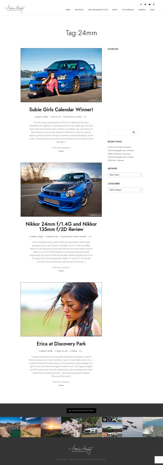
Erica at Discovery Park (61, 343)
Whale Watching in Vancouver (119, 154)
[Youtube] (149, 5)
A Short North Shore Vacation (119, 147)
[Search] (133, 132)
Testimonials (128, 10)
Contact (142, 10)
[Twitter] (145, 5)
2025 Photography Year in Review (121, 150)
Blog (152, 10)
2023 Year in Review (116, 160)
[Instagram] (154, 5)
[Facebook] (141, 5)
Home (68, 10)
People (79, 117)
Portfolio (79, 10)
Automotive (70, 117)
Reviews (83, 237)
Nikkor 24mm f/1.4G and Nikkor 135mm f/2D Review (61, 227)
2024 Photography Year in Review (121, 157)
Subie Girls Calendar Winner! (61, 109)
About (115, 10)
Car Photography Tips (98, 10)
